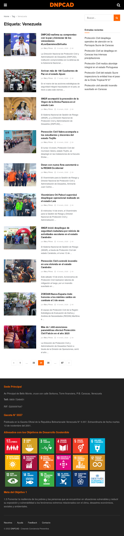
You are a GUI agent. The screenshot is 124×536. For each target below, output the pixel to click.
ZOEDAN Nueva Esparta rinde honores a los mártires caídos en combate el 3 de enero (58, 297)
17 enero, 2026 (62, 78)
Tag (13, 16)
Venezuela (22, 16)
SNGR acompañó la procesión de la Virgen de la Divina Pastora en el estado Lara (60, 101)
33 (34, 362)
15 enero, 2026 (62, 172)
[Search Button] (117, 18)
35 (48, 362)
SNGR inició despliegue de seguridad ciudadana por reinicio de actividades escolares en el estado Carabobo (60, 232)
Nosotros (8, 522)
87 (62, 362)
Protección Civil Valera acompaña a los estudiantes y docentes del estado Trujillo (59, 135)
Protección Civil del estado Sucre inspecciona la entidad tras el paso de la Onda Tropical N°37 (102, 76)
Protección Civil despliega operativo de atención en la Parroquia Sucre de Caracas (99, 41)
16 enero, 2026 (62, 142)
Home (6, 16)
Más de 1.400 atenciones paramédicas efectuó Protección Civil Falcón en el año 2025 (58, 330)
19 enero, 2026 (62, 48)
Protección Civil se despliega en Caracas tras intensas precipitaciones (101, 54)
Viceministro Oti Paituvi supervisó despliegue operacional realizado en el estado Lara (60, 198)
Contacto (46, 522)
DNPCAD (15, 528)
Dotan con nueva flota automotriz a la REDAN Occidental (59, 166)
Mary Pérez (48, 48)
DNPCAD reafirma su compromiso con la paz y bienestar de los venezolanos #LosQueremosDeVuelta (59, 39)
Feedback (32, 522)
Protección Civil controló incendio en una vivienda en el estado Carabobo (59, 264)
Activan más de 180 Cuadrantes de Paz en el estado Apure (59, 72)
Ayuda (20, 522)
